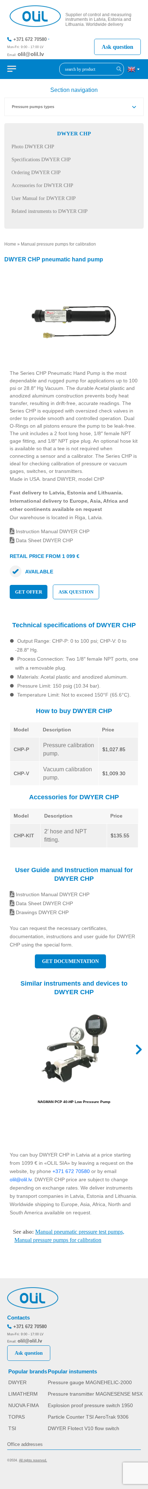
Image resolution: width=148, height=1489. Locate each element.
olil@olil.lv (31, 54)
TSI (12, 1428)
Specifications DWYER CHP (41, 159)
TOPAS (16, 1417)
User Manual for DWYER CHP (43, 198)
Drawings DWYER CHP (41, 912)
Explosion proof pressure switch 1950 (90, 1405)
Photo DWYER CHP (32, 146)
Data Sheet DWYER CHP (43, 540)
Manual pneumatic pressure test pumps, (79, 1232)
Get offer (28, 592)
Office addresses (25, 1444)
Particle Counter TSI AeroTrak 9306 (88, 1417)
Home (10, 244)
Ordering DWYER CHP (36, 172)
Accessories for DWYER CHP (42, 185)
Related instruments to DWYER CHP (49, 211)
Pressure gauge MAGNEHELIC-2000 (90, 1382)
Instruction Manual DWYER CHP (51, 531)
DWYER (17, 1382)
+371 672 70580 (30, 39)
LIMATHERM (23, 1394)
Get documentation (70, 961)
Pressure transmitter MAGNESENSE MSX (95, 1394)
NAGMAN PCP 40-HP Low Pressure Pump (74, 1102)
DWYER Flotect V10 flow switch (83, 1428)
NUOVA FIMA (23, 1405)
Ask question (117, 47)
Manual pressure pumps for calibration (58, 244)
